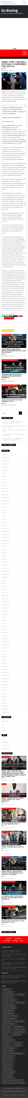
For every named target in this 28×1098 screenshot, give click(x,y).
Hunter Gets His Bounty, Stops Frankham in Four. (12, 400)
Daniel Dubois (7, 1021)
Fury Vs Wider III (9, 318)
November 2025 (5, 461)
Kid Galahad (6, 1045)
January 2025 (5, 491)
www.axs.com (16, 151)
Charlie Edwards (8, 1011)
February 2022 (5, 596)
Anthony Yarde (7, 1003)
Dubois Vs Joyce (19, 1029)
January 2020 (5, 672)
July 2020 (4, 654)
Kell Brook (18, 1043)
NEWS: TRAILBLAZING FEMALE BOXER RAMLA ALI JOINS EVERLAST (13, 799)
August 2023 (5, 543)
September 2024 (6, 504)
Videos (3, 730)
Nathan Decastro (8, 1056)
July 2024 (4, 510)
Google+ (22, 1095)
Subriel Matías (7, 1067)
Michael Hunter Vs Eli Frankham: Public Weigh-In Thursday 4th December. (13, 439)
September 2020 (6, 648)
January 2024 (5, 528)
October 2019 (5, 681)
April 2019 (4, 700)
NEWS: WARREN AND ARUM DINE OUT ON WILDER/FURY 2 (14, 823)
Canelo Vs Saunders (9, 1008)
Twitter (14, 1095)
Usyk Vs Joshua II (8, 1077)
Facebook (6, 1095)
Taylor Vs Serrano (8, 1072)
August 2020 (5, 651)
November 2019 (5, 678)
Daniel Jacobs (19, 1021)
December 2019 (5, 675)
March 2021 (4, 629)
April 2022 (4, 589)
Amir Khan (20, 995)
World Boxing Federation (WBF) (12, 1080)
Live (3, 724)
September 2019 (5, 684)
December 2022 (5, 565)
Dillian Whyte (18, 1027)
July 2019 (4, 690)
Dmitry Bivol (7, 1029)
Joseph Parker (16, 1035)
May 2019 (4, 697)
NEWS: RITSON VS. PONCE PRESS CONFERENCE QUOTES (13, 846)
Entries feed (5, 742)
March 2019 (4, 703)
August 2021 (5, 614)
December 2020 (5, 638)
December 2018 (5, 712)
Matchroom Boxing (9, 1048)
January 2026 (5, 455)
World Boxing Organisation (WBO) (13, 1083)
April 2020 (4, 663)
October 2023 (5, 537)
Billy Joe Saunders (8, 1005)
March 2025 (4, 485)
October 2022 (5, 571)
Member (25, 1)
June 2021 (4, 620)
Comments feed (6, 745)
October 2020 (5, 645)
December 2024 (5, 494)
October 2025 (5, 464)
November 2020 (5, 641)
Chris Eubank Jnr (8, 1013)
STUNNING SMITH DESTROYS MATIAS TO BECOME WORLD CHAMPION (12, 376)
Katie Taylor (7, 1043)
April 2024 (4, 519)
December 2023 (5, 531)
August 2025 (5, 470)
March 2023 (4, 556)
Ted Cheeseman (7, 1075)
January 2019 (5, 709)
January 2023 (5, 562)
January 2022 (5, 599)
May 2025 (4, 479)
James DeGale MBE (19, 1032)
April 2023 (4, 553)
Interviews (4, 721)
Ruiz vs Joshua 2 (8, 1061)
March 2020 (4, 666)
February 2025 (5, 488)
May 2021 (4, 623)
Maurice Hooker (8, 1051)
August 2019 (5, 687)
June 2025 (4, 476)
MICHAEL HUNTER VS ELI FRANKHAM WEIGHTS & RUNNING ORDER (14, 435)
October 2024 (5, 500)
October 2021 (5, 608)
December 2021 (5, 602)
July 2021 (4, 617)
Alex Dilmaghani (8, 992)
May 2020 (4, 660)
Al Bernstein (7, 989)
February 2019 (5, 706)
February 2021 (5, 632)
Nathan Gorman (8, 1059)
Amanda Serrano (8, 995)
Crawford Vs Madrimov (10, 1016)
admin (4, 68)
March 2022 (4, 592)
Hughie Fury (6, 1032)
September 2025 (5, 467)
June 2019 (4, 694)
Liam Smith (17, 1045)
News (3, 727)
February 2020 (5, 669)
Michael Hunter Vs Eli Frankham (13, 1053)
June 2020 (4, 657)
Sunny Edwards (7, 1069)
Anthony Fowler (8, 997)
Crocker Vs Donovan (9, 1019)
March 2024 (4, 522)
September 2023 (5, 540)
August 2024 (5, 507)
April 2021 (4, 626)
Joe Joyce (5, 1035)
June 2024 (4, 513)
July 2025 (4, 473)
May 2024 (4, 516)
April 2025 (4, 482)
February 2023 (5, 559)
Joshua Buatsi (7, 1037)
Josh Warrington (8, 1040)
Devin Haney (6, 1027)
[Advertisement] (14, 33)
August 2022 (5, 577)
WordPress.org (6, 748)
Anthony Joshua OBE (9, 1000)
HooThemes (12, 1091)
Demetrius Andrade (9, 1024)
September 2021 (5, 611)
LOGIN (24, 3)
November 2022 (5, 568)
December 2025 (5, 458)
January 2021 (5, 635)
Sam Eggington (8, 1064)
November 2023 (5, 534)
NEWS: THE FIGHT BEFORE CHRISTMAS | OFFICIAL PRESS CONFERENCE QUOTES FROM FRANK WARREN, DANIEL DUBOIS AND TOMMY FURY (14, 773)
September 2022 (5, 574)
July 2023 (4, 546)
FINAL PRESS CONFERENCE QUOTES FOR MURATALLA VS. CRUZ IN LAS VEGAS (14, 350)
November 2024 (5, 497)
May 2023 (4, 550)
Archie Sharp (20, 1003)
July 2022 (4, 580)
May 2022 (4, 586)
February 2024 (5, 525)
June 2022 (4, 583)
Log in (3, 739)
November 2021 (5, 605)
